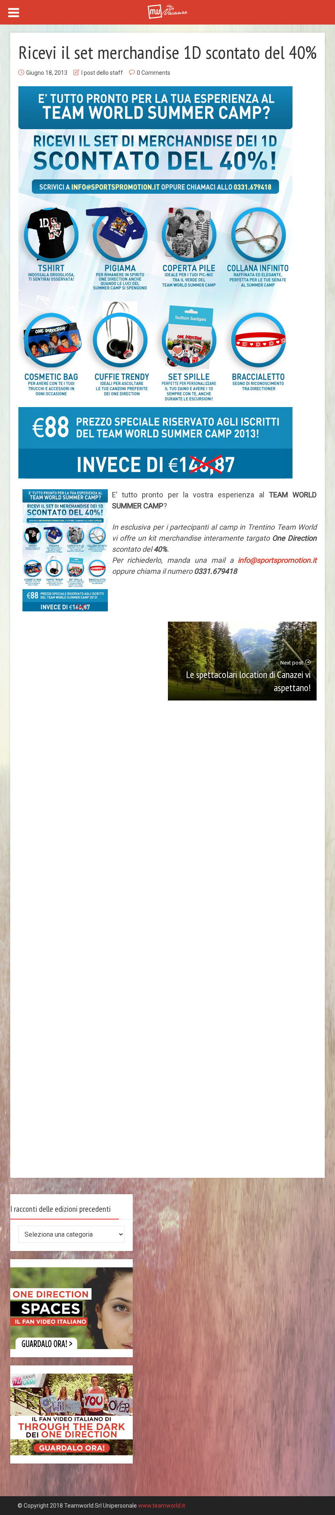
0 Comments (153, 72)
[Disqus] (167, 835)
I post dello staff (102, 72)
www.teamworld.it (161, 1505)
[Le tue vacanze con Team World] (167, 10)
